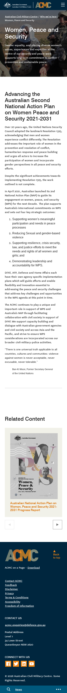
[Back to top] (57, 554)
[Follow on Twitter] (16, 664)
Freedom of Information (19, 606)
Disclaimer (11, 589)
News (18, 689)
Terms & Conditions (16, 597)
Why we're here (48, 16)
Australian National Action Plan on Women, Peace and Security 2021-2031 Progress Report (33, 506)
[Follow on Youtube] (32, 664)
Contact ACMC (13, 581)
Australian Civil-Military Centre (21, 16)
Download (34, 567)
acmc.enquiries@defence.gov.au (25, 625)
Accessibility (12, 601)
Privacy (9, 593)
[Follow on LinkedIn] (24, 664)
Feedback (11, 585)
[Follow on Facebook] (8, 664)
